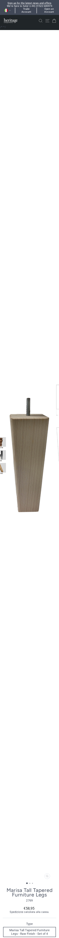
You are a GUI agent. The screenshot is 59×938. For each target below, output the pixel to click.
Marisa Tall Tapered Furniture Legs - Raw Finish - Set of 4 (29, 931)
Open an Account (49, 10)
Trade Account (26, 10)
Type (29, 924)
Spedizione (16, 912)
